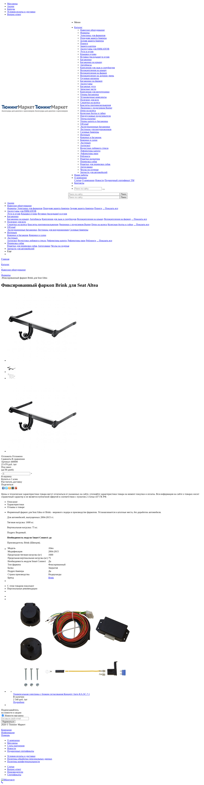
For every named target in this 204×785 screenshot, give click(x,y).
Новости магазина (13, 715)
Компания (6, 730)
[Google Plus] (15, 488)
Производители (15, 772)
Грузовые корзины (89, 78)
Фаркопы (85, 32)
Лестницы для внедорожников (95, 129)
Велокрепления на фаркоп (93, 73)
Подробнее (18, 702)
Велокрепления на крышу (93, 70)
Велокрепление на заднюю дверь (97, 75)
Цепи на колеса (88, 110)
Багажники (86, 59)
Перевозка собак (88, 161)
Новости (99, 180)
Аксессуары (86, 83)
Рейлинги (85, 156)
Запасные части (88, 89)
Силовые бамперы (89, 132)
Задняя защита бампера (92, 41)
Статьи (77, 180)
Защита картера (88, 46)
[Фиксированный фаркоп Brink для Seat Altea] (42, 360)
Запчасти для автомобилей (93, 172)
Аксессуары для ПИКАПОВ (94, 49)
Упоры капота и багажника (94, 121)
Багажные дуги (88, 86)
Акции (10, 203)
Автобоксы (86, 65)
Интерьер (85, 134)
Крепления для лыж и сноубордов (97, 67)
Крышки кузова (88, 54)
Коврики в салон (88, 140)
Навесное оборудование (92, 30)
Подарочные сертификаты (20, 751)
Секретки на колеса (90, 102)
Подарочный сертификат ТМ (119, 180)
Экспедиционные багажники (95, 126)
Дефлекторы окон (89, 153)
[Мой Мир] (12, 488)
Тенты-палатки (88, 118)
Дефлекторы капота (90, 151)
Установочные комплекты (93, 97)
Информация (7, 732)
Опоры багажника (89, 94)
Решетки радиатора (90, 159)
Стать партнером (15, 745)
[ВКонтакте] (3, 488)
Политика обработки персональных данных (29, 759)
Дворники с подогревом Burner (96, 108)
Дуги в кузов (86, 51)
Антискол (85, 145)
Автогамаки (86, 167)
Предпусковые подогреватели (95, 116)
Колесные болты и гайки (93, 113)
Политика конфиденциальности (23, 761)
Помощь (5, 735)
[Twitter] (6, 488)
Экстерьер (85, 142)
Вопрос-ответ (14, 769)
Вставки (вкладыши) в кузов (94, 57)
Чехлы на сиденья (89, 169)
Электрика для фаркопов (92, 35)
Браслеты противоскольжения (95, 105)
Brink (51, 577)
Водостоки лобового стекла (94, 148)
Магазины (12, 743)
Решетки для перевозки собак (95, 164)
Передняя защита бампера (93, 38)
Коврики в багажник (90, 137)
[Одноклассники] (9, 488)
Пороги (84, 43)
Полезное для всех (89, 100)
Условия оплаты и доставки (21, 756)
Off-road (84, 124)
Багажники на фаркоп (91, 81)
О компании (88, 180)
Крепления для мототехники (94, 92)
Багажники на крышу (91, 62)
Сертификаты (14, 774)
